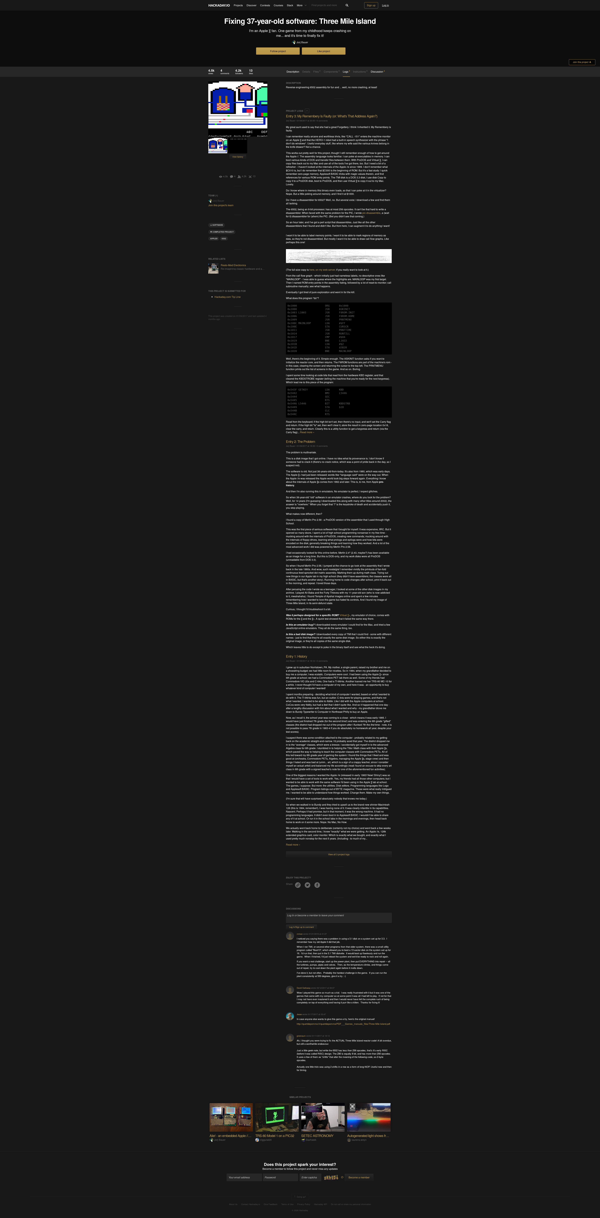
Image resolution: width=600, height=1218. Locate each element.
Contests (265, 5)
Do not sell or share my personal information (351, 1204)
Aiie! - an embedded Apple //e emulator (236, 1135)
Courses (278, 5)
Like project (323, 51)
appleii (213, 238)
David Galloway (303, 987)
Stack (290, 5)
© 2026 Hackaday (300, 1210)
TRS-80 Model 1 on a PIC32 (274, 1135)
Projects (238, 5)
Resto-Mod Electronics (233, 265)
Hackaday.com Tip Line (228, 297)
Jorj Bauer (302, 42)
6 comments (322, 120)
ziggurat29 (266, 1140)
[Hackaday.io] (219, 5)
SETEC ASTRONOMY (317, 1135)
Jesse (299, 1014)
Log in (385, 5)
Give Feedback (271, 1204)
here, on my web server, (322, 269)
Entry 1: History (296, 656)
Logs (346, 71)
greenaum (301, 1035)
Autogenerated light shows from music (373, 1135)
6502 (224, 238)
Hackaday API (320, 1204)
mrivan (300, 933)
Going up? (301, 1196)
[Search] (347, 5)
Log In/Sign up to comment (301, 926)
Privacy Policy (303, 1204)
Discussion (378, 71)
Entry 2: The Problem (300, 441)
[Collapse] (307, 111)
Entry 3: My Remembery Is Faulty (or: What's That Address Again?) (331, 115)
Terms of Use (287, 1204)
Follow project (278, 51)
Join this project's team (220, 205)
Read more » (307, 432)
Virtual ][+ (345, 615)
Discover (251, 5)
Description (293, 71)
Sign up (371, 5)
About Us (233, 1204)
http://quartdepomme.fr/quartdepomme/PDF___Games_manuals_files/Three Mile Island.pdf (343, 1023)
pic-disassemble (371, 213)
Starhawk (311, 1140)
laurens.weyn (359, 1140)
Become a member (272, 1169)
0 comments (322, 445)
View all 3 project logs (339, 854)
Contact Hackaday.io (250, 1204)
